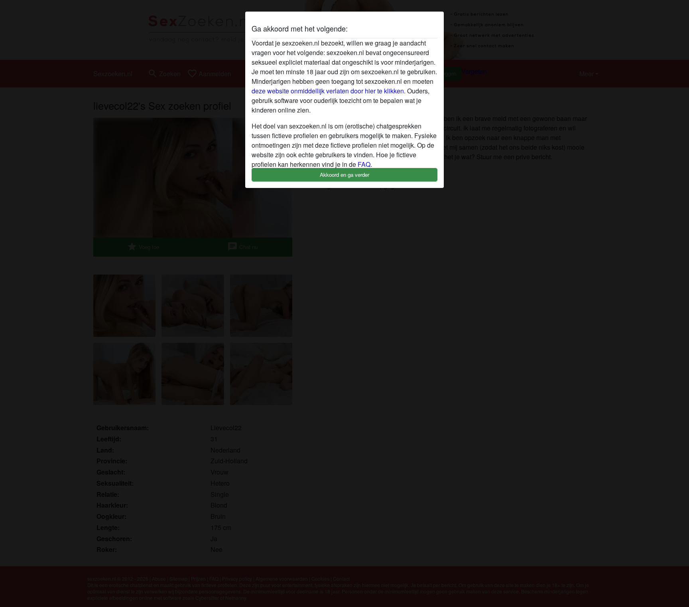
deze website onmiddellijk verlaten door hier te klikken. (329, 90)
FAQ (364, 164)
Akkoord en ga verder (344, 174)
